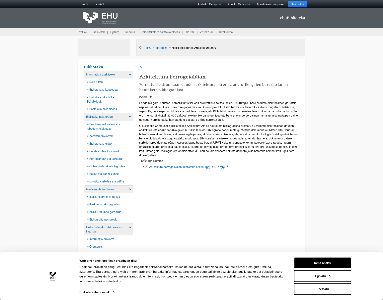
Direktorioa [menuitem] (226, 32)
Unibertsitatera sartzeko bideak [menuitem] (160, 32)
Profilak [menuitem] (82, 32)
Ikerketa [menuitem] (130, 32)
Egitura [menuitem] (114, 32)
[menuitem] (83, 4)
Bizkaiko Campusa (238, 4)
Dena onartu (322, 263)
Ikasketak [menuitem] (99, 32)
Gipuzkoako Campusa (270, 4)
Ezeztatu (323, 289)
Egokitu (320, 275)
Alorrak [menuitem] (190, 32)
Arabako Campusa (209, 4)
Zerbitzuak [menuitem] (206, 32)
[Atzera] (140, 66)
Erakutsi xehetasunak (94, 292)
